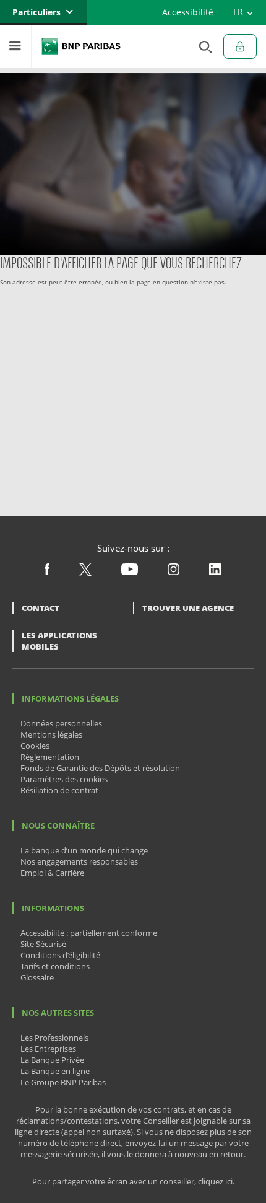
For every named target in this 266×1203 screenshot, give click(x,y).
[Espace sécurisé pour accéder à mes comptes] (240, 46)
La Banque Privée (52, 1059)
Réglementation (49, 756)
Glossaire (37, 977)
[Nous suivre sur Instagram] (173, 572)
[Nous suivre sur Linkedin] (215, 572)
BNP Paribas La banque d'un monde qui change (81, 46)
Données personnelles (61, 723)
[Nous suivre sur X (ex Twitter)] (85, 572)
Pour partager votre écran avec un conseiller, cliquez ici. (133, 1181)
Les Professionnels (54, 1037)
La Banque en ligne (55, 1071)
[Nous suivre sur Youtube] (129, 572)
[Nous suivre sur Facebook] (47, 572)
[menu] (15, 46)
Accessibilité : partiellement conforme (88, 932)
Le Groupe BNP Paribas (63, 1082)
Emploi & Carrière (52, 872)
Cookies (34, 745)
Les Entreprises (48, 1048)
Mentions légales (51, 734)
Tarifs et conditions (55, 966)
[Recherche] (202, 46)
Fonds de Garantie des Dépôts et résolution (100, 767)
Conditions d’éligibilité (60, 955)
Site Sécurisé (43, 944)
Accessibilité (187, 12)
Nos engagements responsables (79, 861)
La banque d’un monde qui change (84, 850)
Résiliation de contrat (59, 790)
